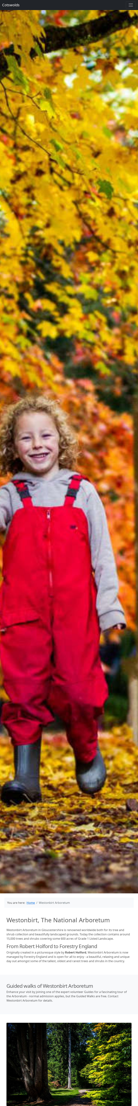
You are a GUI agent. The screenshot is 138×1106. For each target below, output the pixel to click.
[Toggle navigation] (131, 5)
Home (31, 903)
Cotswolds (11, 5)
